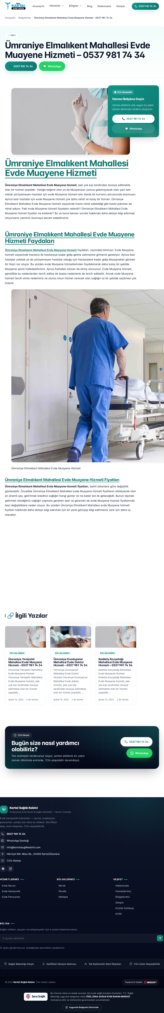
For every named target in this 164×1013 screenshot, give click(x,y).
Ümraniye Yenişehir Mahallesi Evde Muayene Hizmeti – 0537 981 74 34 (25, 662)
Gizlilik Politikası (124, 908)
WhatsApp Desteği (18, 840)
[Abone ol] (160, 938)
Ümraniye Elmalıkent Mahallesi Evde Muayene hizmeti (41, 250)
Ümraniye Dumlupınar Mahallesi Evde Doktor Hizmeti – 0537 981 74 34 (70, 662)
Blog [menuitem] (89, 6)
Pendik (62, 891)
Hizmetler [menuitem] (55, 5)
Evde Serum (9, 885)
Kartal (62, 885)
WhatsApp (133, 128)
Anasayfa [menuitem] (38, 6)
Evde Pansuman (11, 896)
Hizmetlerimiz (123, 891)
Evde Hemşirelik (11, 891)
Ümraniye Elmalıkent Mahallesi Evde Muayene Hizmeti (66, 168)
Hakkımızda (122, 885)
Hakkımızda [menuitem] (104, 6)
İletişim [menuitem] (120, 6)
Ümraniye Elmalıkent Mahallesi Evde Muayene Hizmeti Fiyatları (62, 479)
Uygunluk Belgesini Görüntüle (84, 1007)
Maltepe (63, 896)
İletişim (119, 902)
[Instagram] (10, 869)
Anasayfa (10, 17)
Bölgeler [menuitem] (74, 5)
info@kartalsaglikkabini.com (23, 847)
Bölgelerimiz (24, 17)
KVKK (118, 913)
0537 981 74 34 (133, 118)
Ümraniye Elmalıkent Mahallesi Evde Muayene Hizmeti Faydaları (70, 237)
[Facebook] (3, 869)
